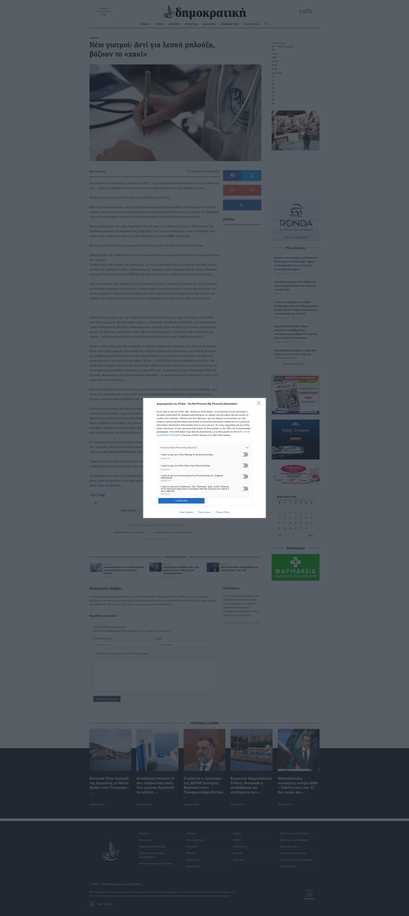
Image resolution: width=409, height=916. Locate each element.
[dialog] (204, 458)
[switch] (244, 454)
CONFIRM (181, 501)
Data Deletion (186, 512)
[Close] (260, 404)
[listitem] (204, 447)
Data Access (204, 512)
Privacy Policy (223, 512)
